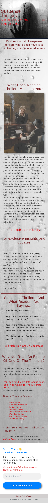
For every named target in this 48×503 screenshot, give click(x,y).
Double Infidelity (16, 418)
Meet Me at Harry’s (18, 405)
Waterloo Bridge (16, 414)
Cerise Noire (15, 407)
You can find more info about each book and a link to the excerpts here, (23, 385)
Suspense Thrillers (11, 13)
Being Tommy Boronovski (21, 412)
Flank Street (14, 402)
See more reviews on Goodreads (24, 346)
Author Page (9, 439)
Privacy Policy (20, 496)
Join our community (24, 230)
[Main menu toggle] (43, 19)
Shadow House (16, 409)
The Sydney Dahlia (18, 416)
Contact (30, 496)
